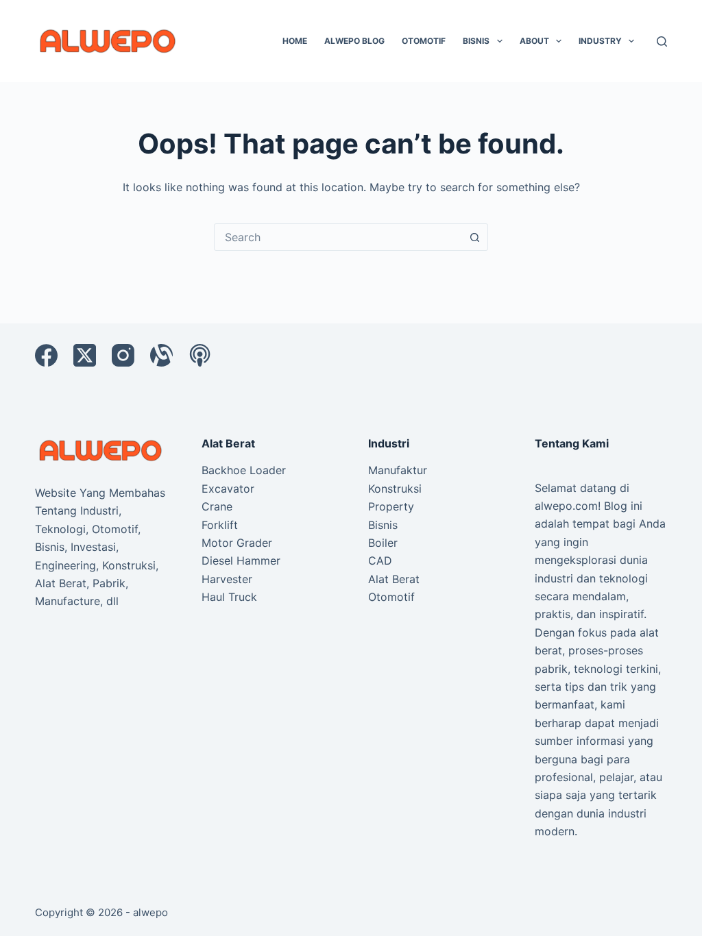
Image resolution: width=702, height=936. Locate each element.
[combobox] (338, 237)
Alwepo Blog (354, 41)
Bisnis (476, 41)
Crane (217, 506)
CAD (380, 560)
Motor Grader (237, 543)
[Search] (662, 41)
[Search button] (474, 237)
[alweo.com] (101, 449)
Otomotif (424, 41)
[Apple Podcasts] (200, 355)
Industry (600, 41)
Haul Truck (229, 597)
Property (391, 506)
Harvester (227, 579)
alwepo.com (566, 506)
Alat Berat (394, 579)
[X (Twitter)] (84, 355)
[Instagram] (123, 355)
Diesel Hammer (241, 560)
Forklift (220, 525)
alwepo (150, 912)
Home (294, 41)
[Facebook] (46, 355)
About (534, 41)
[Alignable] (161, 355)
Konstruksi (395, 488)
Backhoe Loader (244, 470)
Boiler (383, 543)
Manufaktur (397, 470)
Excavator (228, 488)
